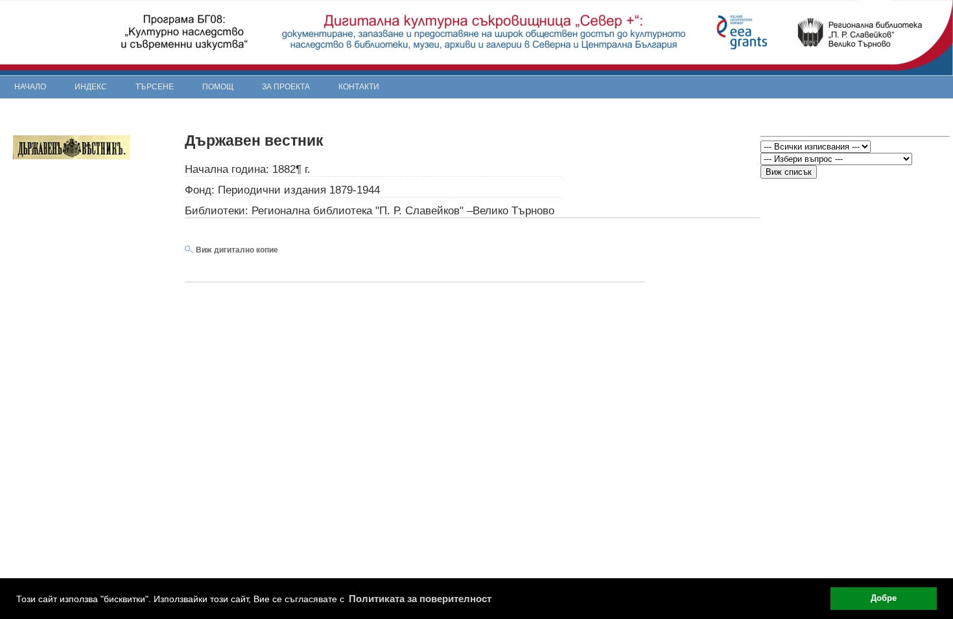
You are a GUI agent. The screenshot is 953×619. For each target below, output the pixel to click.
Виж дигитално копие (236, 249)
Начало (30, 86)
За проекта (286, 86)
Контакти (358, 86)
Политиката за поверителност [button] (420, 598)
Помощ (217, 86)
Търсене (154, 86)
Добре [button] (884, 598)
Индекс (91, 86)
